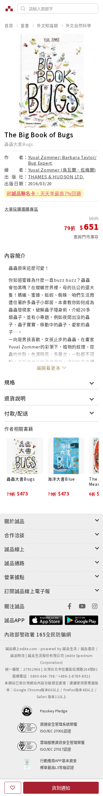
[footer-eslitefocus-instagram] (95, 605)
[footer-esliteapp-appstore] (46, 619)
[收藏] (12, 788)
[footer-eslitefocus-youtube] (82, 605)
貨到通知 (61, 787)
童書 (25, 25)
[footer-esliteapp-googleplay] (81, 619)
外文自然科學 (78, 25)
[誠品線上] (9, 8)
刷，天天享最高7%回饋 (44, 193)
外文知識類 (47, 25)
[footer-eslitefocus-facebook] (70, 605)
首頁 (9, 25)
